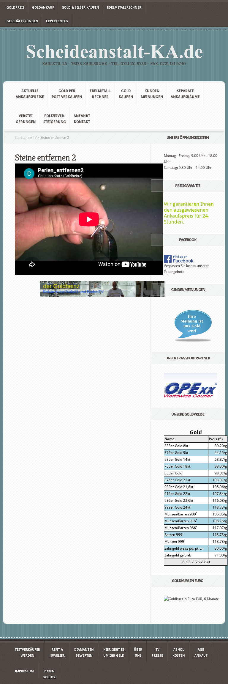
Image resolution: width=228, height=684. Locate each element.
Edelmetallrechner (124, 8)
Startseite (22, 138)
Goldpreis (15, 8)
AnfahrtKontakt (82, 119)
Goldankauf (43, 8)
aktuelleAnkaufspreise (30, 94)
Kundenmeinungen (152, 94)
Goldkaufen (126, 94)
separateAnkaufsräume (185, 94)
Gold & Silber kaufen (80, 8)
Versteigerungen (26, 119)
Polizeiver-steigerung (54, 119)
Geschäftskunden (22, 21)
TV (35, 138)
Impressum (24, 671)
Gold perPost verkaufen (67, 94)
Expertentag (57, 21)
